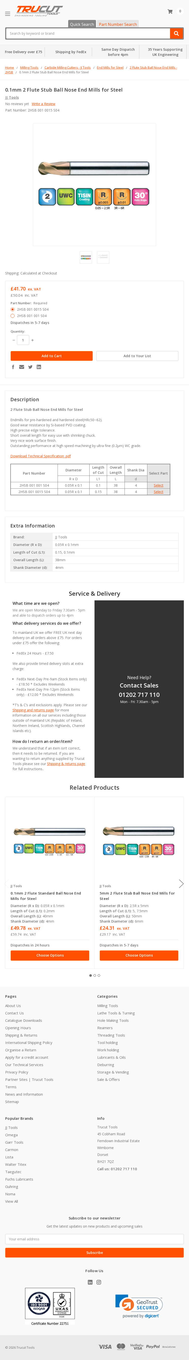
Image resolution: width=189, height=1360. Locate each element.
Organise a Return (20, 1049)
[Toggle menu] (7, 13)
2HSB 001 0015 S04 (32, 309)
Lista (9, 1156)
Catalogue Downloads (23, 1020)
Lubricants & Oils (111, 1057)
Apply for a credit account (26, 1057)
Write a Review (43, 103)
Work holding (108, 1049)
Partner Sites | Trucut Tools (29, 1079)
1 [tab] (90, 975)
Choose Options (50, 955)
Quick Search (82, 24)
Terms (10, 1086)
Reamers (105, 1027)
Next (181, 883)
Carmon (11, 1149)
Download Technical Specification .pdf (40, 456)
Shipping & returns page (66, 763)
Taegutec (13, 1171)
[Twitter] (30, 366)
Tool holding (107, 1042)
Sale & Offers (108, 1079)
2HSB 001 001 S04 (32, 315)
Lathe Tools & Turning (116, 1012)
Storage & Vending (113, 1072)
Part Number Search (118, 24)
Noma (10, 1193)
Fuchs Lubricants (19, 1179)
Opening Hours (18, 1027)
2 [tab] (95, 975)
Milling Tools (107, 1005)
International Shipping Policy (28, 1042)
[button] (139, 1306)
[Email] (21, 366)
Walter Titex (15, 1164)
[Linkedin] (38, 366)
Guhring (11, 1186)
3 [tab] (99, 975)
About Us (13, 1005)
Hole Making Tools (113, 1020)
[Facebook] (13, 366)
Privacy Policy (16, 1072)
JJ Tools (11, 1127)
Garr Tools (14, 1142)
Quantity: (18, 331)
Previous (6, 883)
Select (158, 485)
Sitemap (12, 1101)
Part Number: (29, 303)
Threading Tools (111, 1035)
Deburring (105, 1064)
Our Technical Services (24, 1064)
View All (11, 1201)
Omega (11, 1134)
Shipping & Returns (21, 1035)
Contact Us (14, 1012)
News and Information (24, 1094)
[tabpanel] (49, 882)
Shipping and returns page (33, 710)
